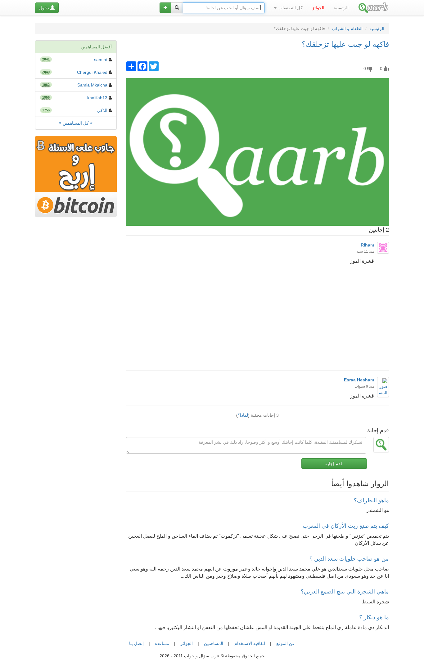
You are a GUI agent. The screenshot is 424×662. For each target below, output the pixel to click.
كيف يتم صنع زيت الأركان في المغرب (346, 526)
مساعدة (162, 643)
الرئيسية (341, 7)
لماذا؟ (243, 415)
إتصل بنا (136, 643)
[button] (165, 7)
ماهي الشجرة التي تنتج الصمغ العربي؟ (345, 592)
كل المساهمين (75, 123)
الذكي (102, 110)
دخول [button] (44, 7)
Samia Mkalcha (92, 84)
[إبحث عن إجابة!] (177, 7)
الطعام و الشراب (347, 28)
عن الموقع (285, 643)
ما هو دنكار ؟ (374, 617)
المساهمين (213, 643)
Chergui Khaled (92, 72)
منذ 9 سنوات (364, 386)
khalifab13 (97, 97)
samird (100, 59)
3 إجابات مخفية (265, 415)
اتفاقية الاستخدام (249, 643)
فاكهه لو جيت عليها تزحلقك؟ (345, 44)
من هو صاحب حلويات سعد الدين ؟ (349, 559)
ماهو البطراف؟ (371, 500)
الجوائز (186, 643)
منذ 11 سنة (365, 251)
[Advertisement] (257, 320)
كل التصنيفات (290, 7)
